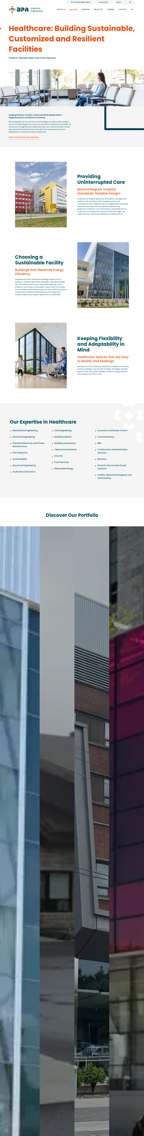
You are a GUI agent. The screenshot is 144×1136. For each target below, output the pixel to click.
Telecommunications (65, 449)
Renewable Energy (63, 468)
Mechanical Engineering (25, 430)
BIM (99, 443)
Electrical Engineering (24, 436)
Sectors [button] (73, 9)
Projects (98, 9)
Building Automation (65, 443)
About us (61, 9)
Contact (122, 9)
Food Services (61, 462)
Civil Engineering (62, 430)
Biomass (102, 459)
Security (58, 455)
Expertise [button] (85, 9)
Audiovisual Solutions (24, 471)
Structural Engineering (24, 465)
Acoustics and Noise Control (112, 430)
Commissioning (106, 436)
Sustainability (20, 459)
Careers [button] (110, 9)
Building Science (62, 436)
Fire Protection (20, 452)
